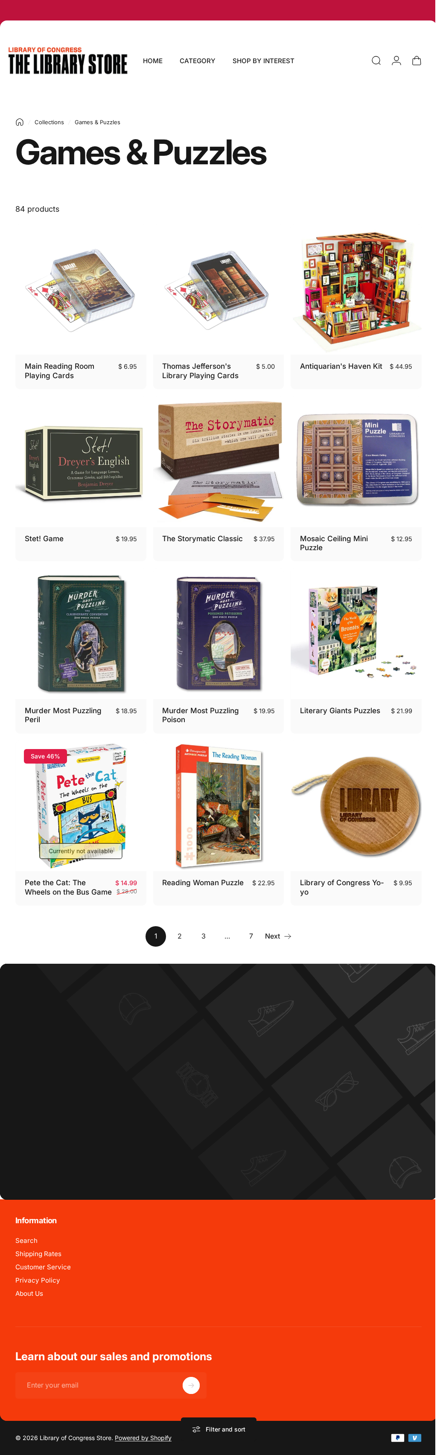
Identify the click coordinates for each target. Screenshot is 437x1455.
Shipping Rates (38, 1254)
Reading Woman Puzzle (201, 873)
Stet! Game (44, 534)
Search (26, 1241)
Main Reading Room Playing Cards (59, 368)
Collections (49, 122)
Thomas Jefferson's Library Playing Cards (198, 368)
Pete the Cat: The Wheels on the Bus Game (57, 883)
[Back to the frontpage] (19, 122)
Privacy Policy (37, 1281)
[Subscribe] (191, 1385)
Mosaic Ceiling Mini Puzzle (330, 539)
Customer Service (43, 1267)
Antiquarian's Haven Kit (337, 363)
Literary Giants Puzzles (336, 704)
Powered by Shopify (143, 1438)
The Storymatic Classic (200, 534)
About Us (29, 1294)
